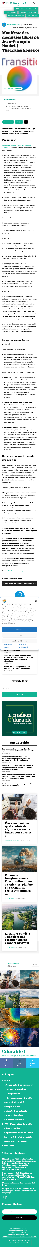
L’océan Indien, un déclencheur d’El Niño (18, 1184)
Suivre (35, 965)
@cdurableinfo (13, 964)
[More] (26, 122)
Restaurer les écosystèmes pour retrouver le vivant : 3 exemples (17, 667)
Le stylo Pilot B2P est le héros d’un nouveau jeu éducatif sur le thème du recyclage (19, 1191)
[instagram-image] (10, 979)
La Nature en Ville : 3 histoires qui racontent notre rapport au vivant (18, 938)
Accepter (19, 630)
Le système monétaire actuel (18, 106)
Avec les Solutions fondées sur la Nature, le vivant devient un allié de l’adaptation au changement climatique (18, 658)
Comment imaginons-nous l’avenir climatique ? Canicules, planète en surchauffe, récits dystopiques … (16, 758)
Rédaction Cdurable (13, 25)
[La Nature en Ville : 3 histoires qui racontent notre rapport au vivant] (19, 917)
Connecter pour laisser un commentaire (19, 583)
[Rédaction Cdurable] (4, 25)
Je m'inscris (19, 1218)
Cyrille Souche (10, 898)
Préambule (12, 103)
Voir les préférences (19, 641)
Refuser (19, 635)
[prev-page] (3, 1197)
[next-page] (6, 1197)
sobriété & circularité (12, 89)
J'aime (6, 1058)
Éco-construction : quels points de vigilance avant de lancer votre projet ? (18, 750)
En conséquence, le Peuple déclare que (19, 109)
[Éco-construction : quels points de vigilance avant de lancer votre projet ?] (19, 807)
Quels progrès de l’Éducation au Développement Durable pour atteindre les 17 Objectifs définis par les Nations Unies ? (19, 1176)
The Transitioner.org (15, 571)
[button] (36, 601)
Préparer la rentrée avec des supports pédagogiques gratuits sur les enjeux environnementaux (17, 767)
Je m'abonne (19, 695)
